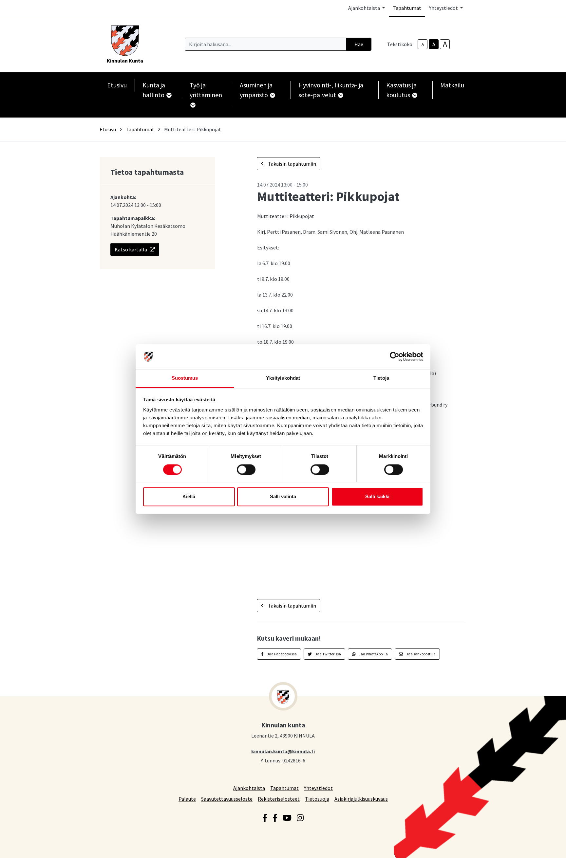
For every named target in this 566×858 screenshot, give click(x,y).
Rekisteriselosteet (279, 798)
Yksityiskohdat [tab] (283, 378)
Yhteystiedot (318, 788)
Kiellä (188, 497)
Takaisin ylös (542, 846)
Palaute (187, 798)
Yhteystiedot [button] (444, 8)
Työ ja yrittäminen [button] (206, 90)
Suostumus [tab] (185, 378)
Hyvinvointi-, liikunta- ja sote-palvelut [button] (330, 90)
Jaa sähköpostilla (421, 653)
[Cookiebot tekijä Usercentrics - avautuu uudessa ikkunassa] (394, 356)
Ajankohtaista (249, 788)
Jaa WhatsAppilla (373, 653)
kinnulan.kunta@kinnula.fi (283, 751)
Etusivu (117, 85)
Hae (358, 44)
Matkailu (452, 85)
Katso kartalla (131, 249)
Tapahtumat (407, 8)
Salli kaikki (377, 497)
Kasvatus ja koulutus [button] (401, 90)
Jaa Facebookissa (281, 653)
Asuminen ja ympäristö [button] (256, 90)
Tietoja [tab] (381, 378)
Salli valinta (283, 497)
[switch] (246, 469)
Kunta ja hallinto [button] (154, 90)
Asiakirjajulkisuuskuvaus (361, 798)
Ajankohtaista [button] (364, 8)
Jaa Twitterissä (327, 653)
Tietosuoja (317, 798)
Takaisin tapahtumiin (291, 163)
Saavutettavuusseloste (227, 798)
